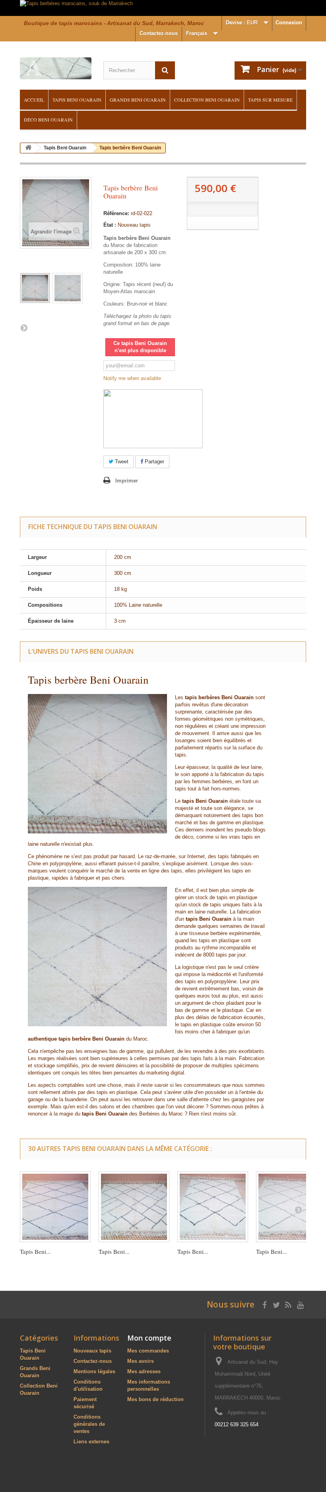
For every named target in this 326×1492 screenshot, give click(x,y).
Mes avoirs (140, 1361)
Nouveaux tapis (92, 1351)
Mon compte (149, 1338)
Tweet (120, 462)
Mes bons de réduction (155, 1399)
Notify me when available (132, 378)
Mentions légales (94, 1371)
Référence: (116, 213)
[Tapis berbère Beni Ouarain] (35, 288)
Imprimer (126, 481)
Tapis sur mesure (270, 99)
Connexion (289, 22)
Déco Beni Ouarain (48, 119)
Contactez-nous (159, 33)
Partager (153, 462)
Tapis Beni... (35, 1251)
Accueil (34, 99)
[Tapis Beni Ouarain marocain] (212, 1206)
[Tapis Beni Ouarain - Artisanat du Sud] (55, 68)
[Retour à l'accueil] (28, 148)
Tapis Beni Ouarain (76, 99)
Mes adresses (144, 1371)
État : (109, 225)
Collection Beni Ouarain (207, 99)
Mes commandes (148, 1351)
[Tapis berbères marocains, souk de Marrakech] (163, 8)
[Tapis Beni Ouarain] (55, 1206)
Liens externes (91, 1442)
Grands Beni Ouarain (138, 99)
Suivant (24, 327)
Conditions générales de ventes (89, 1424)
